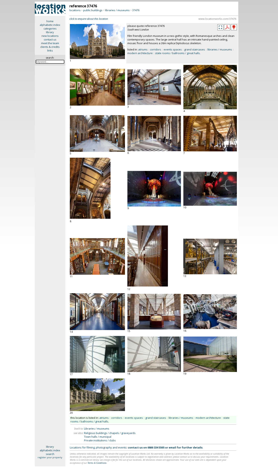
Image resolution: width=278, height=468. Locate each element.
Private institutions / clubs (100, 440)
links (50, 50)
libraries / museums (117, 10)
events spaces (173, 49)
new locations (50, 36)
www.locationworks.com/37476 (217, 19)
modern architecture (140, 53)
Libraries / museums (96, 428)
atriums (143, 49)
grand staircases (194, 49)
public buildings (92, 10)
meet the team (50, 43)
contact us (50, 39)
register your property (50, 457)
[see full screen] (220, 27)
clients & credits (50, 47)
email (172, 447)
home (50, 21)
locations (75, 10)
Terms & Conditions (97, 462)
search (50, 454)
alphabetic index (50, 25)
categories (50, 28)
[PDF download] (227, 29)
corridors (155, 49)
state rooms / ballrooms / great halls (177, 53)
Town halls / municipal (97, 436)
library (50, 32)
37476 (135, 10)
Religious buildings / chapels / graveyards (110, 433)
